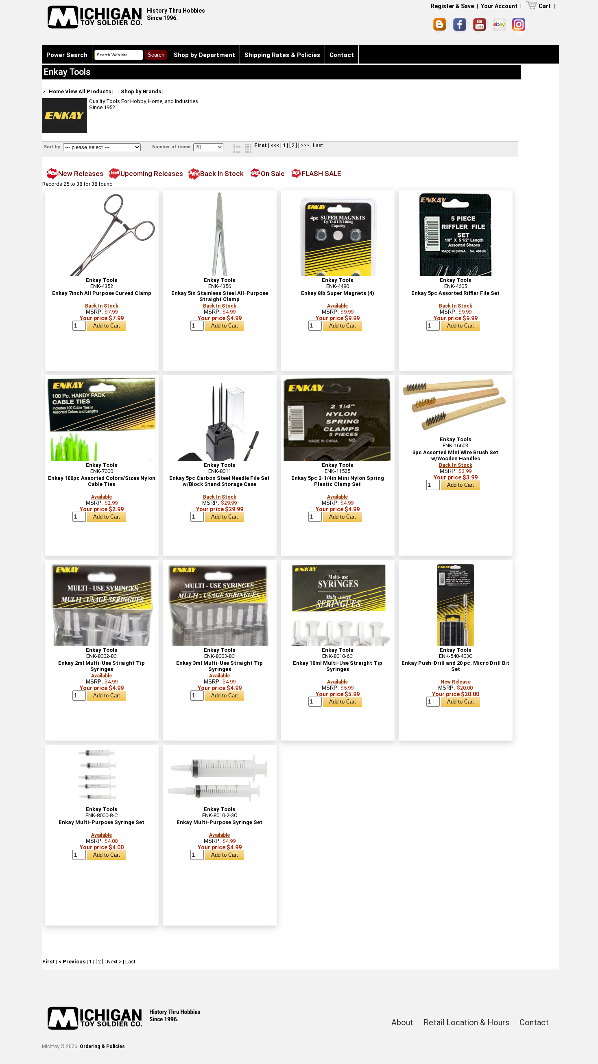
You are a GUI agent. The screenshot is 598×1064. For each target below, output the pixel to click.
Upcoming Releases (151, 173)
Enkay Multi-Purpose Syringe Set (101, 822)
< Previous (72, 961)
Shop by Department (204, 55)
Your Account (499, 6)
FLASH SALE (321, 173)
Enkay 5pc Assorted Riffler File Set (455, 293)
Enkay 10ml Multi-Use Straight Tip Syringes (337, 666)
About (402, 1022)
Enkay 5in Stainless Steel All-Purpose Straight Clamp (219, 296)
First (260, 145)
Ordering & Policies (102, 1046)
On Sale (273, 173)
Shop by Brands (141, 91)
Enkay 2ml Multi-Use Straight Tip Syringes (101, 666)
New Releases (80, 173)
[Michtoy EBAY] (501, 26)
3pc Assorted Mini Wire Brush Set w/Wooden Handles (455, 455)
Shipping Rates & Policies (282, 55)
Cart (545, 6)
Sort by (52, 146)
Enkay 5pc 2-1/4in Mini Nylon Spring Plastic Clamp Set (337, 481)
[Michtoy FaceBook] (461, 26)
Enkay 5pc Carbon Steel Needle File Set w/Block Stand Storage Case (219, 481)
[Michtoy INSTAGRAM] (520, 26)
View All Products (88, 91)
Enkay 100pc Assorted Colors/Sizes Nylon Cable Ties (101, 481)
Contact (342, 55)
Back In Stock (222, 173)
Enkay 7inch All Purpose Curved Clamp (101, 293)
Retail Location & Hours (466, 1022)
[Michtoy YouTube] (481, 26)
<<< (275, 145)
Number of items (172, 146)
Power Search (66, 55)
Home (56, 91)
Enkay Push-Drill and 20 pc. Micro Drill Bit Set (455, 666)
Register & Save (452, 6)
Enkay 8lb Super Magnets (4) (337, 293)
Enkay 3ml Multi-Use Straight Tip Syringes (219, 666)
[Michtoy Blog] (441, 26)
